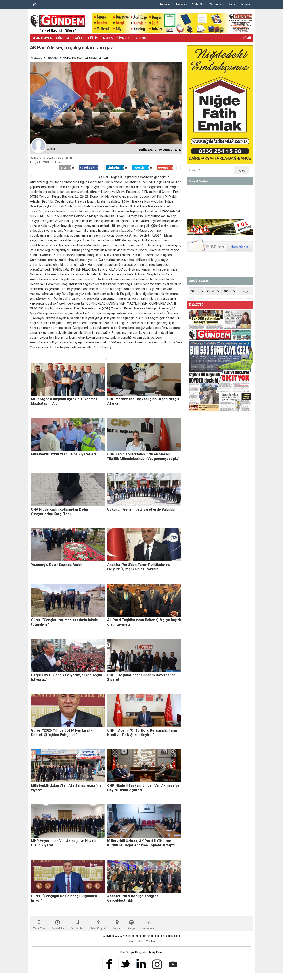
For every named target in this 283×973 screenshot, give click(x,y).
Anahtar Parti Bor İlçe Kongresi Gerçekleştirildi (133, 898)
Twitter (125, 964)
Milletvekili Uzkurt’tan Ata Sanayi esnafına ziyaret (66, 787)
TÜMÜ (246, 38)
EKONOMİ (140, 38)
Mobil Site (198, 4)
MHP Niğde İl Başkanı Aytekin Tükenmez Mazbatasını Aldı (64, 401)
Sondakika (57, 928)
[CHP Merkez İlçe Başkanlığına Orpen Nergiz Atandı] (144, 379)
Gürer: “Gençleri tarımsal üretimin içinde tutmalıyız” (64, 622)
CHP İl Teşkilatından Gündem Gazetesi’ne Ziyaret (141, 677)
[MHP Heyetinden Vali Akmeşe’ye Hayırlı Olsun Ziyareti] (68, 821)
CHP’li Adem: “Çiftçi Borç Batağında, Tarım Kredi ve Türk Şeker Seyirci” (142, 732)
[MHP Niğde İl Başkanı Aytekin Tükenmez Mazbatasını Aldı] (68, 379)
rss (157, 964)
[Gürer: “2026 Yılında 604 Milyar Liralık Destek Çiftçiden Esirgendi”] (68, 710)
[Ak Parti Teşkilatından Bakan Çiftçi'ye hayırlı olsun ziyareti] (144, 600)
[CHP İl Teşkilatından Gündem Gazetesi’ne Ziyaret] (144, 655)
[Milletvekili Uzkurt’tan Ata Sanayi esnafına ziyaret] (68, 765)
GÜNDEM (62, 38)
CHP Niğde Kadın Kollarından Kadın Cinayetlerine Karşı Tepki (59, 511)
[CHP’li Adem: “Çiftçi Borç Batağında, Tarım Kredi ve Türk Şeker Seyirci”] (144, 710)
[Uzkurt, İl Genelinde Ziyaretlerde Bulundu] (144, 489)
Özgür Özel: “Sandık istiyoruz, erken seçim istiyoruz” (66, 677)
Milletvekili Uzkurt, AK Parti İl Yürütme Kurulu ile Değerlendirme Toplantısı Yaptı (141, 843)
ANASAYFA (44, 38)
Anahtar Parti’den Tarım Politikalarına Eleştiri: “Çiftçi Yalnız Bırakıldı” (138, 567)
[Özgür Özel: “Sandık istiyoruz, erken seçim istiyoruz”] (68, 655)
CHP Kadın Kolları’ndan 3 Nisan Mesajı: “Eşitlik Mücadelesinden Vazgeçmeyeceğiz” (143, 456)
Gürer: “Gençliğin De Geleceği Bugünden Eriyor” (64, 898)
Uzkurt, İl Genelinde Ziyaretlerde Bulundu (141, 509)
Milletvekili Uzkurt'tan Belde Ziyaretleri (63, 454)
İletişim (245, 4)
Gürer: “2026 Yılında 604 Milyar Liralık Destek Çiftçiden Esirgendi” (61, 732)
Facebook (109, 964)
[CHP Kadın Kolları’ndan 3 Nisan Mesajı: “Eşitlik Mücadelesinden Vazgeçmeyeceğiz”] (144, 434)
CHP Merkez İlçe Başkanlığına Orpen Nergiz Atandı (143, 401)
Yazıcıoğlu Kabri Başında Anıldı (56, 565)
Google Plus (141, 964)
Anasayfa (181, 4)
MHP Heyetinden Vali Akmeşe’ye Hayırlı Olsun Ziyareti (63, 843)
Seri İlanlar (76, 928)
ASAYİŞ (108, 38)
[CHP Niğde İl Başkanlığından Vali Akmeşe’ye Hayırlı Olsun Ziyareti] (144, 765)
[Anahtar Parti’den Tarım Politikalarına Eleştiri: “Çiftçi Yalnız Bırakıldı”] (144, 544)
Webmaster (216, 4)
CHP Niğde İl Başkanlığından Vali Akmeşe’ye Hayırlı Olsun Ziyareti (143, 787)
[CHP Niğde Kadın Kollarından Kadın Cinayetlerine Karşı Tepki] (68, 489)
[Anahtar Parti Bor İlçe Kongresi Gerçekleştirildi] (144, 876)
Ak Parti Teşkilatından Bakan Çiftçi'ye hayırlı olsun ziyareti (144, 622)
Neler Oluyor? (98, 928)
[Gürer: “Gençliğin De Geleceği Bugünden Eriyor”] (68, 876)
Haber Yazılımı (146, 941)
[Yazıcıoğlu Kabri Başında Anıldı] (68, 544)
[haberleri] (32, 354)
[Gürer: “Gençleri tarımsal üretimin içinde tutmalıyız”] (68, 600)
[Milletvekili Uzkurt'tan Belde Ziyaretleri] (68, 434)
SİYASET (123, 38)
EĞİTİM (93, 38)
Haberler (165, 4)
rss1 (173, 964)
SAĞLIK (78, 38)
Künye (232, 4)
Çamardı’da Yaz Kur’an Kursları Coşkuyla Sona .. (68, 5)
